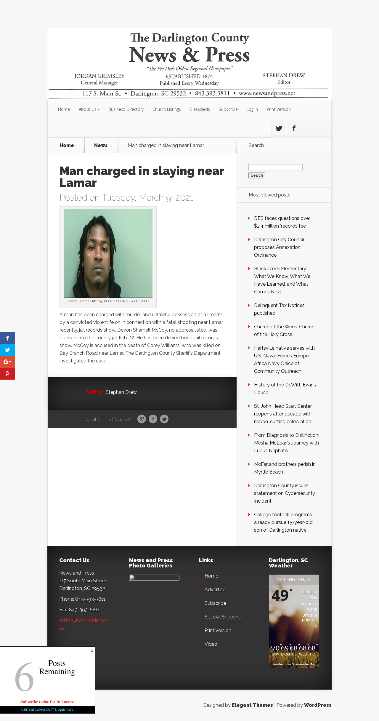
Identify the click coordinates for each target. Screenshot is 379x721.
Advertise (215, 589)
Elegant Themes (252, 705)
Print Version (279, 109)
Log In (252, 109)
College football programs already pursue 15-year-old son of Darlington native (283, 522)
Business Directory (126, 109)
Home (64, 109)
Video (211, 644)
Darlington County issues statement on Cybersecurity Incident (284, 493)
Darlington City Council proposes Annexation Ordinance (279, 247)
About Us (88, 109)
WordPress (318, 705)
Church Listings (166, 109)
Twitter (164, 419)
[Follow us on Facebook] (293, 128)
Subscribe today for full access (47, 701)
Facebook (153, 419)
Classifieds (200, 109)
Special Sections (223, 617)
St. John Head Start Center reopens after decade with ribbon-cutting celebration (283, 413)
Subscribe (228, 109)
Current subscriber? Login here (47, 709)
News (101, 145)
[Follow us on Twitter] (278, 128)
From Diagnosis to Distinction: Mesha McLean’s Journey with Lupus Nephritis (286, 442)
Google (141, 419)
